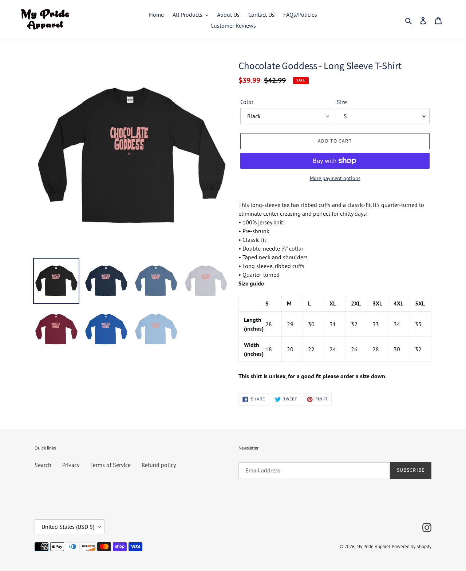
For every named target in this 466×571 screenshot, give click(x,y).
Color (246, 101)
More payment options (335, 178)
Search (43, 464)
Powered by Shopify (411, 546)
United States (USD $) (68, 526)
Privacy (70, 464)
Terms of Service (110, 464)
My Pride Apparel (373, 546)
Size (342, 101)
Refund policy (159, 464)
